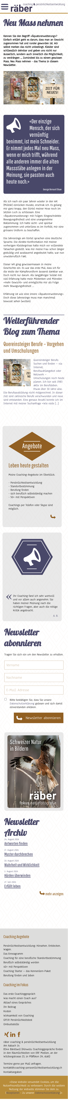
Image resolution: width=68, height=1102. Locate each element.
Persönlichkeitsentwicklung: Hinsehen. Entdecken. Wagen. (32, 947)
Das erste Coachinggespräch (19, 994)
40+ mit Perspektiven (15, 967)
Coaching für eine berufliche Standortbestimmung (32, 958)
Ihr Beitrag (9, 1007)
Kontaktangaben (12, 1072)
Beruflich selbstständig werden (21, 962)
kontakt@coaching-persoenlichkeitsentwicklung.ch (32, 1067)
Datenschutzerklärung (47, 1093)
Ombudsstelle (11, 1024)
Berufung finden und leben (18, 975)
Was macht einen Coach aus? (19, 998)
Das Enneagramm (13, 953)
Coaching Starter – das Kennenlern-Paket (27, 971)
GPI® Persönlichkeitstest (17, 1020)
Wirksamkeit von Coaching (18, 1015)
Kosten (7, 1011)
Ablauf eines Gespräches (17, 1002)
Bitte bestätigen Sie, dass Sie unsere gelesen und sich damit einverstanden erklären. (36, 703)
